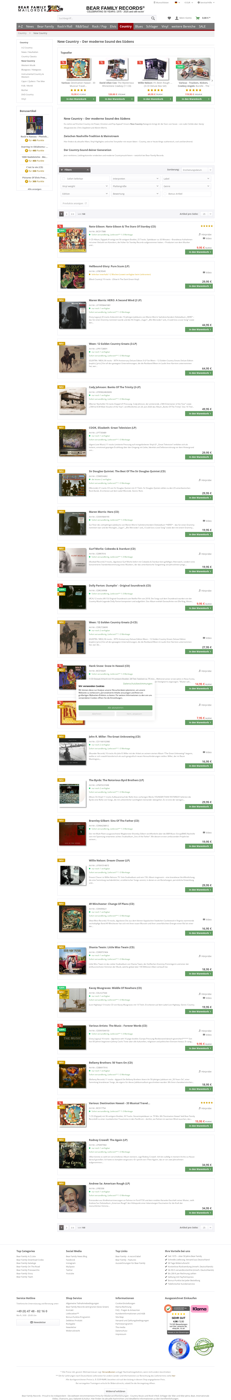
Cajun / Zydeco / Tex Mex (33, 81)
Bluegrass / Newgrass (31, 69)
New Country (28, 60)
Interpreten (119, 178)
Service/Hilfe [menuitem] (206, 2)
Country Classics (29, 56)
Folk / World (27, 85)
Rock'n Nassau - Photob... (35, 136)
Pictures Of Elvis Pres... (34, 177)
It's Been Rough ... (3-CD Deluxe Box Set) (155, 84)
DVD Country (27, 94)
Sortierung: (173, 169)
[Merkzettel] (169, 18)
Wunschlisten (162, 2)
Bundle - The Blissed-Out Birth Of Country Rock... (193, 84)
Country (24, 42)
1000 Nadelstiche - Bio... (34, 156)
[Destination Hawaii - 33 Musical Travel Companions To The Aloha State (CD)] (78, 69)
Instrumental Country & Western (32, 75)
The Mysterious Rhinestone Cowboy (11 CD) (116, 84)
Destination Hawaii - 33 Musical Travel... (78, 84)
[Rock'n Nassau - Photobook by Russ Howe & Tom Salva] (34, 125)
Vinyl (23, 98)
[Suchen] (153, 18)
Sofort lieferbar (75, 178)
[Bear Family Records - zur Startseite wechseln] (41, 9)
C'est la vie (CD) (34, 167)
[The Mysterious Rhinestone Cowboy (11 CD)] (117, 69)
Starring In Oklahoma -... (34, 146)
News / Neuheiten (29, 52)
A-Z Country (27, 47)
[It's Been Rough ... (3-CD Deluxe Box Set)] (155, 69)
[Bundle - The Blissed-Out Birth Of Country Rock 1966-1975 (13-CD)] (193, 69)
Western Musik (28, 65)
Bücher (24, 90)
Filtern (68, 169)
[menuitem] (106, 18)
